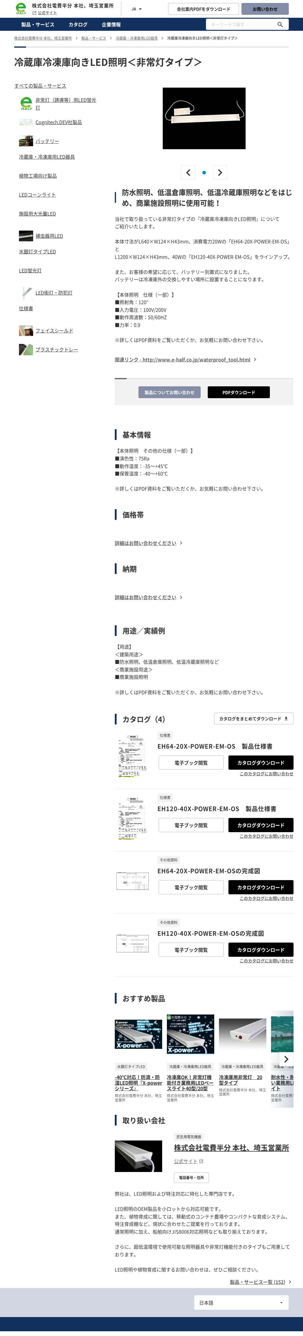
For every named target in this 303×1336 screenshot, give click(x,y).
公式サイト (47, 12)
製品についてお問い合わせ (169, 392)
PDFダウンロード (239, 392)
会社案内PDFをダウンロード (204, 9)
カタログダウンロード (261, 762)
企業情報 (111, 24)
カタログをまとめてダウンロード (250, 718)
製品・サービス (37, 24)
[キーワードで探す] (280, 24)
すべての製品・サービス (40, 85)
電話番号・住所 (191, 1177)
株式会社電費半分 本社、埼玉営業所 (231, 1147)
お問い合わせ (265, 9)
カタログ (78, 24)
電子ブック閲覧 (191, 762)
